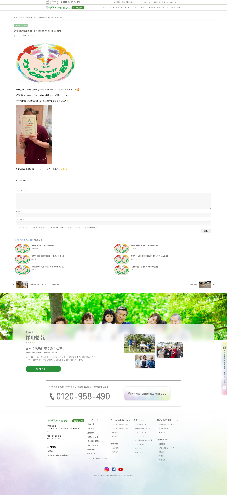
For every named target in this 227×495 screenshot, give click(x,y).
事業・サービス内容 (148, 7)
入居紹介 (162, 460)
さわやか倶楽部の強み (120, 428)
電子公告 (165, 2)
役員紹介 (115, 452)
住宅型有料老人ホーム (143, 428)
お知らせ (116, 7)
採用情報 (157, 2)
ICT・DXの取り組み (173, 7)
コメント (21, 190)
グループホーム (140, 432)
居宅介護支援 (139, 452)
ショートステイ (140, 444)
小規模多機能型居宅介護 (143, 440)
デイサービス (139, 436)
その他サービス (163, 439)
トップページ (106, 7)
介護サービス (139, 420)
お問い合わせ (175, 2)
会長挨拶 (115, 432)
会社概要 (117, 2)
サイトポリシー (146, 2)
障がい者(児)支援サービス (167, 420)
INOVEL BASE (93, 453)
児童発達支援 (163, 428)
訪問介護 (138, 448)
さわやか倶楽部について (130, 7)
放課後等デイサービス (166, 424)
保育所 (161, 456)
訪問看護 (162, 444)
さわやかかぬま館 (20, 26)
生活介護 (162, 432)
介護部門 (50, 451)
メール (20, 219)
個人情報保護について (130, 2)
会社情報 (115, 448)
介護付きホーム (140, 424)
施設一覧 (160, 7)
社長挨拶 (115, 436)
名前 (19, 211)
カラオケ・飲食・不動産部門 (58, 455)
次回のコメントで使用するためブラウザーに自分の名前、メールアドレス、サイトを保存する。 (59, 227)
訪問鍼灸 (162, 452)
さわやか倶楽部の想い (120, 424)
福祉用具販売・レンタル (167, 448)
